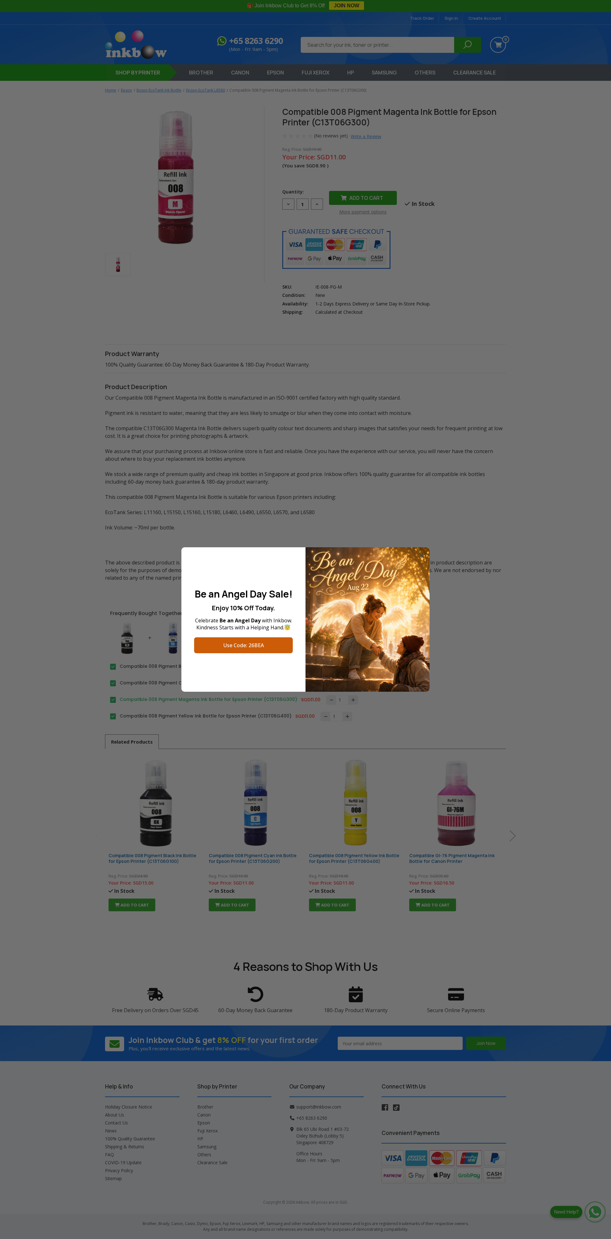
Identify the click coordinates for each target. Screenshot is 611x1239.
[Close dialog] (421, 555)
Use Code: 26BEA (243, 645)
